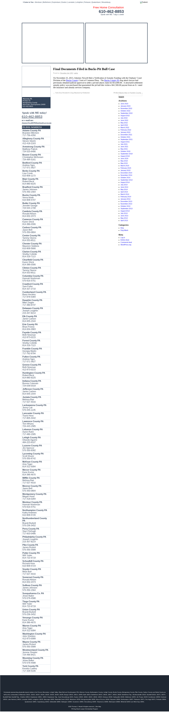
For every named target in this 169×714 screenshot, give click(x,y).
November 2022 (126, 108)
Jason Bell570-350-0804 (31, 229)
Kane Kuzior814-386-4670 (31, 472)
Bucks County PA (111, 80)
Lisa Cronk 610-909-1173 (31, 173)
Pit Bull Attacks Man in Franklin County (128, 93)
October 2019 (125, 151)
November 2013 (126, 204)
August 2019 (125, 156)
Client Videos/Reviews (41, 19)
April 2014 (124, 192)
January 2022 (125, 132)
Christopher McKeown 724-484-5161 (32, 157)
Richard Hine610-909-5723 (33, 563)
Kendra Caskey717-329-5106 (30, 668)
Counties (118, 19)
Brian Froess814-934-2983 (30, 326)
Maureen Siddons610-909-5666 (32, 246)
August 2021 (125, 142)
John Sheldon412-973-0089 (34, 636)
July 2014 (124, 185)
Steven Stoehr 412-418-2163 (33, 140)
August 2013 (125, 211)
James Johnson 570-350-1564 (32, 189)
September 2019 (127, 154)
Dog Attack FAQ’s (62, 19)
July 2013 (124, 213)
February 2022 (126, 130)
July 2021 (124, 144)
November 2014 (126, 175)
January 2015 (125, 170)
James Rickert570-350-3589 (30, 547)
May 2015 (124, 163)
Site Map (98, 706)
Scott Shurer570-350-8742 (33, 456)
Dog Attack (124, 230)
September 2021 (127, 139)
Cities (127, 19)
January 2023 (125, 106)
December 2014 (126, 173)
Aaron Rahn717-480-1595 (32, 431)
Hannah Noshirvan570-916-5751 (32, 278)
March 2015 (125, 166)
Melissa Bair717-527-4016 (31, 399)
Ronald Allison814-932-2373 (32, 213)
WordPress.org (126, 245)
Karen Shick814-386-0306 (32, 221)
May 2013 (124, 218)
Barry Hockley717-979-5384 (34, 294)
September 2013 (127, 209)
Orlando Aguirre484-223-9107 (31, 439)
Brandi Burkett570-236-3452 (34, 522)
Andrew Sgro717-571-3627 (31, 359)
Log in (123, 238)
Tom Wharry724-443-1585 (33, 423)
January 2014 (125, 199)
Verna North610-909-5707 (31, 197)
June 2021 (124, 147)
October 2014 (125, 178)
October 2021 (125, 137)
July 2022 (124, 118)
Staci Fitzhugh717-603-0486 (30, 531)
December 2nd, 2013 (66, 73)
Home (25, 19)
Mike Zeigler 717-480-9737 (32, 302)
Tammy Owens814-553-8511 (31, 237)
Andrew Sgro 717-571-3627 (32, 165)
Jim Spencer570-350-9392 (32, 447)
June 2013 (124, 216)
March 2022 (125, 127)
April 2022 (124, 125)
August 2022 (125, 116)
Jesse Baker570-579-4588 (33, 595)
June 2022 (124, 120)
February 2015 (126, 168)
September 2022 (127, 113)
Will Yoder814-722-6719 (31, 555)
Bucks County (72, 80)
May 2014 (124, 189)
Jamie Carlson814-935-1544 (29, 318)
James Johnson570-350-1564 (32, 587)
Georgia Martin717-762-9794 (32, 351)
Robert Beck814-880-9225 (33, 375)
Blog (102, 19)
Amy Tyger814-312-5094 (32, 464)
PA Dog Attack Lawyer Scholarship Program (84, 709)
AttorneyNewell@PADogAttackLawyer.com (36, 123)
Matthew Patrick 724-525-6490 (33, 149)
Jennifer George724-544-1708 (31, 205)
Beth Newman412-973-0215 (31, 334)
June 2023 (124, 104)
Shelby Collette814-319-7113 (31, 254)
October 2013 (125, 206)
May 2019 (124, 161)
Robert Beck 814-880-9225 (30, 181)
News (109, 19)
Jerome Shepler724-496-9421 (35, 652)
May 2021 (124, 149)
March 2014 (125, 194)
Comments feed (126, 242)
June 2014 (124, 187)
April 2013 (124, 220)
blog (122, 228)
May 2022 (124, 123)
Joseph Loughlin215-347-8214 (32, 310)
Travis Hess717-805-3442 (33, 415)
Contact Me (138, 19)
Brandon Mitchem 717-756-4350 (31, 132)
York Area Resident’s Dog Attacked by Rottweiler (71, 93)
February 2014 (126, 197)
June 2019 (124, 158)
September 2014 (127, 180)
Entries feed (125, 240)
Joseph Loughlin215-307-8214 (34, 539)
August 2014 (125, 182)
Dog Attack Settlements (85, 19)
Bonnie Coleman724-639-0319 (31, 383)
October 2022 (125, 111)
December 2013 (126, 201)
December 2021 (126, 135)
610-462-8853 (111, 11)
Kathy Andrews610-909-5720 (34, 512)
